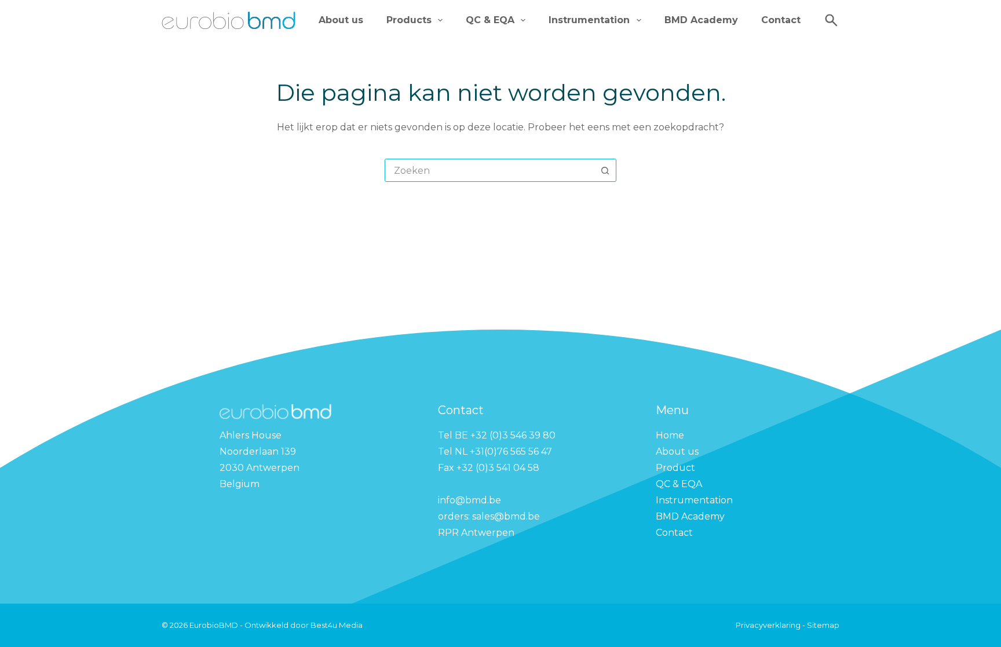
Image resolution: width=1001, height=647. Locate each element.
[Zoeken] (831, 20)
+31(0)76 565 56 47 (511, 451)
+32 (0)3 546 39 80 (514, 435)
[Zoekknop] (605, 170)
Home (670, 435)
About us (341, 19)
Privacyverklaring (769, 625)
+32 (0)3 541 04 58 (497, 467)
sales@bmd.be (507, 516)
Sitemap (823, 625)
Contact (781, 19)
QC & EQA (490, 19)
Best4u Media (336, 625)
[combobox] (489, 170)
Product (675, 467)
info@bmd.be (470, 500)
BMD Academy (701, 19)
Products (409, 19)
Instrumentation (589, 19)
